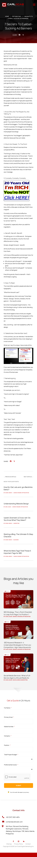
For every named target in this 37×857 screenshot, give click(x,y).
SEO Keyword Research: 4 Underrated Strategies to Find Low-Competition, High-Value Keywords (17, 644)
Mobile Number (9, 726)
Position (7, 745)
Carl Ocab (8, 616)
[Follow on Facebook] (13, 841)
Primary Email (9, 717)
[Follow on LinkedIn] (23, 841)
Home (7, 16)
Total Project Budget (11, 755)
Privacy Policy (18, 844)
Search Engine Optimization (22, 616)
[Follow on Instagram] (18, 841)
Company (7, 736)
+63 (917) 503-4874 (13, 817)
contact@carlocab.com (14, 822)
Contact (28, 844)
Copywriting (16, 16)
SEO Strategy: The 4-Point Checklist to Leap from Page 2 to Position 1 (18, 613)
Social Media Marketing (20, 680)
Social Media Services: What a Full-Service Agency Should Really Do (17, 676)
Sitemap (9, 844)
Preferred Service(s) (11, 765)
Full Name (8, 708)
